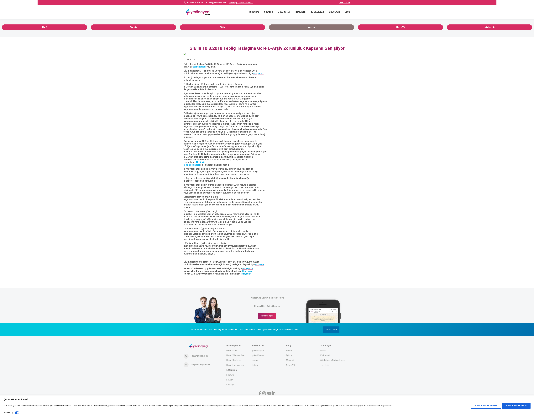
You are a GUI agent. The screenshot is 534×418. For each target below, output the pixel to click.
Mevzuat (290, 360)
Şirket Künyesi (258, 355)
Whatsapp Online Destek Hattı (241, 3)
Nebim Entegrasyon (235, 365)
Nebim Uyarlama (233, 360)
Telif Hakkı (324, 365)
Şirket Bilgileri (258, 350)
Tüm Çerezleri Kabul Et (516, 406)
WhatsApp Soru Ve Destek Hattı (267, 297)
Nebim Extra (231, 350)
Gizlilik (323, 350)
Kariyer (255, 360)
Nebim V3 (290, 365)
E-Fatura (230, 375)
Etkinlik (289, 350)
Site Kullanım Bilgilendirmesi (332, 360)
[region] (267, 406)
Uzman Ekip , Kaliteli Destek (267, 306)
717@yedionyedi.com (217, 3)
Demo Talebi (331, 329)
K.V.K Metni (325, 355)
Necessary (8, 412)
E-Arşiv (229, 380)
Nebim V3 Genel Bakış (235, 355)
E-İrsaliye (230, 385)
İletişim (255, 365)
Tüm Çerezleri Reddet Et (486, 406)
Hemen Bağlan (267, 316)
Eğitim (289, 355)
